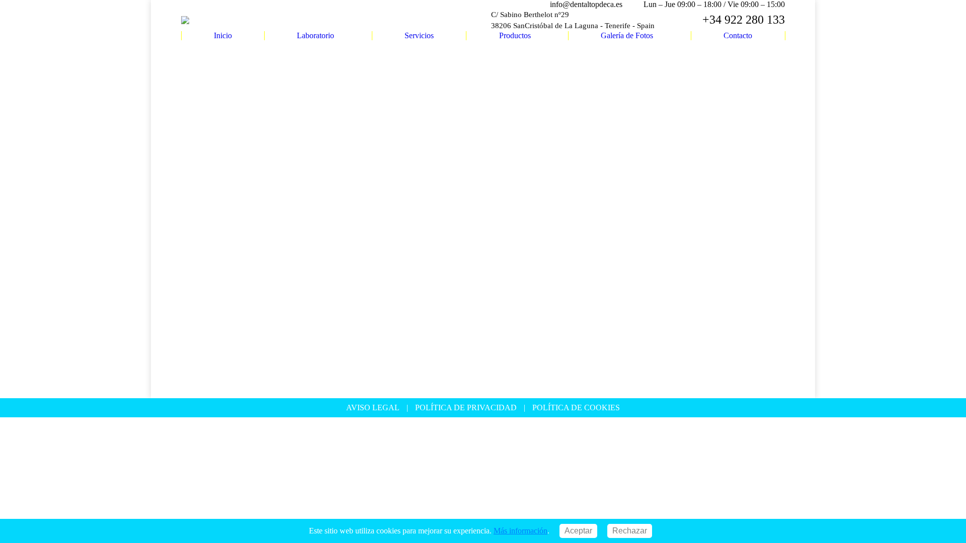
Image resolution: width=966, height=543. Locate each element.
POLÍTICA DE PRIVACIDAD (466, 407)
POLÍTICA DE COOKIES (576, 407)
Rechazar (629, 530)
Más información (520, 530)
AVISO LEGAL (372, 407)
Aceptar (578, 530)
